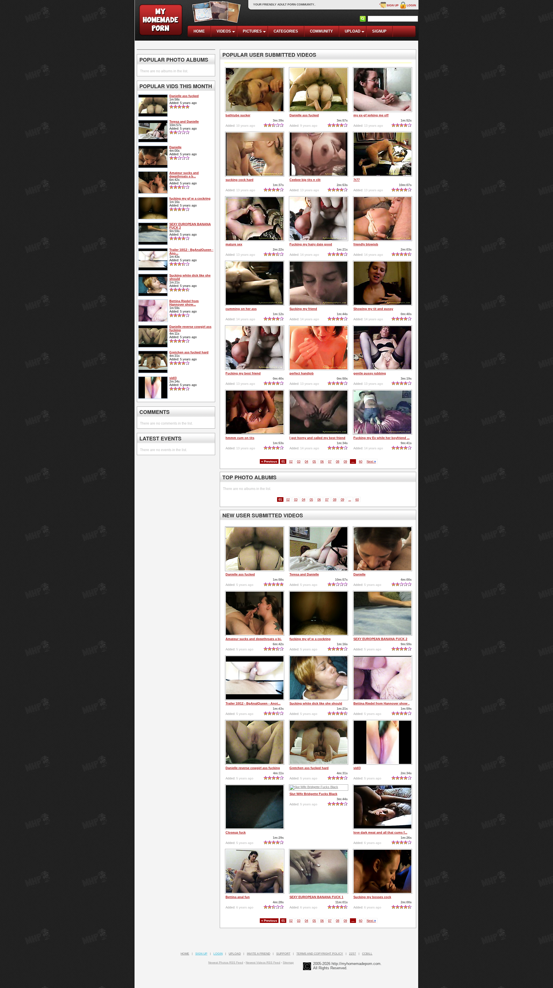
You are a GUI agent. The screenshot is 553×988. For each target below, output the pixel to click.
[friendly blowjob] (382, 218)
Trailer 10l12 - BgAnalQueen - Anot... (253, 703)
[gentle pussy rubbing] (382, 347)
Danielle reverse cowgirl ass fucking (253, 768)
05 (314, 461)
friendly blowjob (365, 244)
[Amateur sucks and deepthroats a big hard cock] (254, 613)
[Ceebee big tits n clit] (318, 154)
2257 (352, 953)
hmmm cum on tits (240, 438)
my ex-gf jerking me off (371, 115)
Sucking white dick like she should (315, 703)
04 (306, 461)
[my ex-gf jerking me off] (382, 89)
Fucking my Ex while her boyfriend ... (381, 438)
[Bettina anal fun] (254, 871)
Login (411, 5)
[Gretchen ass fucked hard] (318, 742)
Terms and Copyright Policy (319, 953)
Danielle (359, 574)
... (350, 499)
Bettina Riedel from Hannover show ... (382, 703)
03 (298, 461)
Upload (235, 953)
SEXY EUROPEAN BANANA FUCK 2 (380, 639)
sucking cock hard (239, 179)
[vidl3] (382, 742)
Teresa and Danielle (304, 574)
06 (322, 461)
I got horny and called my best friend (317, 438)
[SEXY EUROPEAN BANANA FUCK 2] (382, 613)
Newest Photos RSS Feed (225, 962)
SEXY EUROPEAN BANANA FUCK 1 (316, 897)
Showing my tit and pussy (373, 309)
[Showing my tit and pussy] (382, 283)
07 (330, 461)
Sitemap (288, 962)
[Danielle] (382, 548)
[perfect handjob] (318, 347)
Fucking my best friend (243, 373)
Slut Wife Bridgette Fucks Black (313, 794)
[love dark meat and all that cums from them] (382, 806)
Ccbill (367, 953)
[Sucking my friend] (318, 283)
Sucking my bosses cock (372, 897)
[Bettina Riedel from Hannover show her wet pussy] (382, 677)
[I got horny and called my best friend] (318, 412)
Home (185, 953)
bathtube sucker (238, 115)
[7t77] (382, 154)
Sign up (393, 5)
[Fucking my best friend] (254, 347)
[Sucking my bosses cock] (382, 871)
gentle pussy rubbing (369, 373)
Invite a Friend (258, 953)
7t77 (356, 179)
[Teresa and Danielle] (318, 548)
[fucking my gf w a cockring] (318, 613)
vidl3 (357, 768)
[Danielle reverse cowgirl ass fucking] (254, 742)
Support (283, 953)
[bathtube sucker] (254, 89)
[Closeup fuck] (254, 806)
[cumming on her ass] (254, 283)
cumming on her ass (241, 309)
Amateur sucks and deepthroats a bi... (254, 639)
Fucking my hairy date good (310, 244)
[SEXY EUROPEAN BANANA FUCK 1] (318, 871)
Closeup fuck (236, 832)
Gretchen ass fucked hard (309, 768)
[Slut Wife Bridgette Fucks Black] (318, 787)
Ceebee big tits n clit (305, 179)
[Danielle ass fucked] (318, 89)
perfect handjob (301, 373)
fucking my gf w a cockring (310, 639)
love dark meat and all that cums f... (380, 832)
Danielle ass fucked (304, 115)
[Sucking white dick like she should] (318, 677)
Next (371, 461)
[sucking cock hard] (254, 154)
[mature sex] (254, 218)
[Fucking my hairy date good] (318, 218)
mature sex (234, 244)
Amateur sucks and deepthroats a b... (184, 174)
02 (291, 461)
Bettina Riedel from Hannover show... (184, 302)
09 (345, 461)
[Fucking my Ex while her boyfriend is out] (382, 412)
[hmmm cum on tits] (254, 412)
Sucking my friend (303, 309)
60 (360, 461)
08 (337, 461)
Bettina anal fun (238, 897)
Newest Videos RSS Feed (263, 962)
